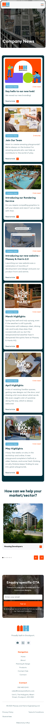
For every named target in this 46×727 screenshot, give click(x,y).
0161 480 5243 (23, 687)
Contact (23, 675)
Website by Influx (23, 723)
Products (23, 667)
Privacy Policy (7, 712)
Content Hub (23, 671)
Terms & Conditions (36, 712)
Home (23, 657)
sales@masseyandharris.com (23, 691)
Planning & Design (23, 664)
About (23, 660)
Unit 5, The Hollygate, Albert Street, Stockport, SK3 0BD (23, 696)
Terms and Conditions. (24, 611)
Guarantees (7, 716)
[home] (5, 4)
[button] (42, 5)
